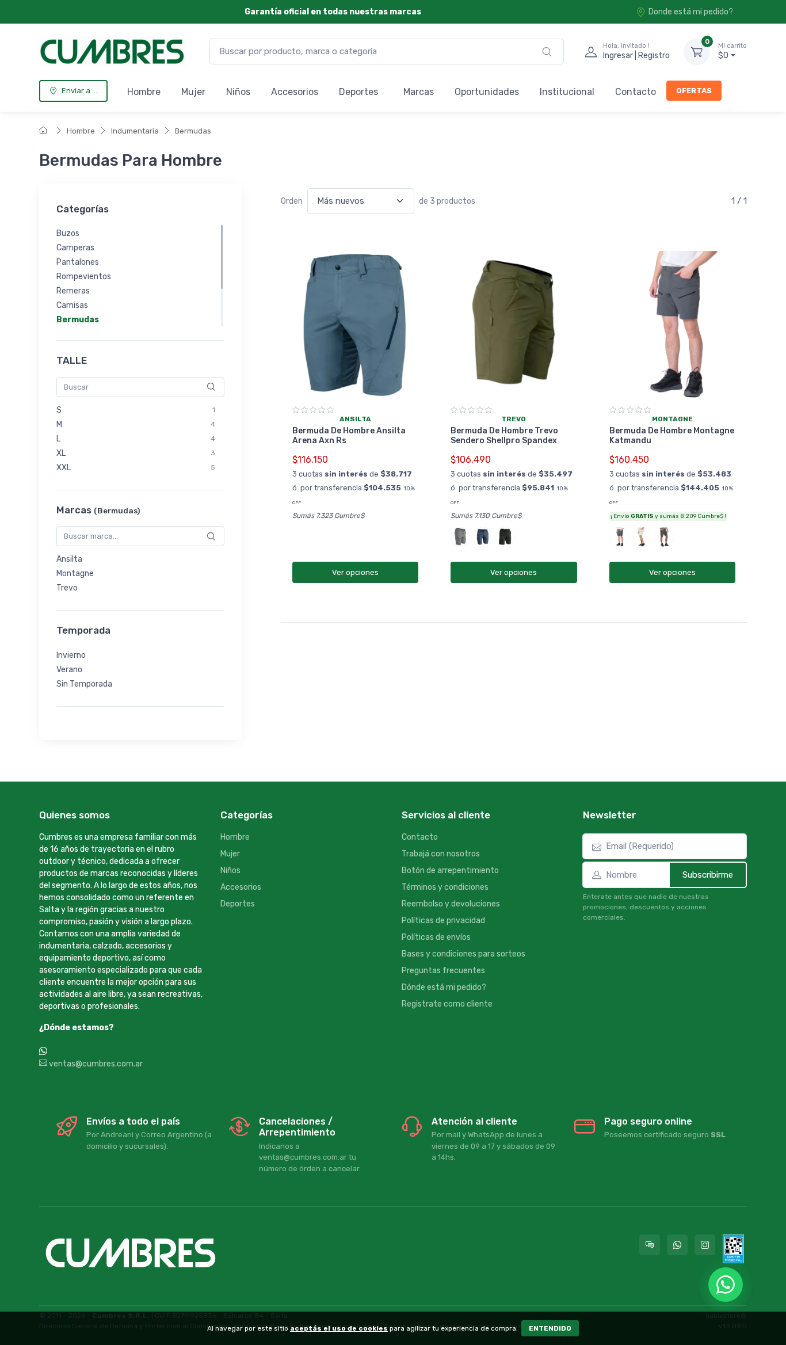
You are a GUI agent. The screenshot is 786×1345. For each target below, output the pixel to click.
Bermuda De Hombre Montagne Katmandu (671, 435)
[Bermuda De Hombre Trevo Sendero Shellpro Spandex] (513, 325)
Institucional (567, 91)
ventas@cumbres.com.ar (95, 1064)
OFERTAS (694, 90)
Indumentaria (135, 131)
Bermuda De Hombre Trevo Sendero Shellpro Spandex (504, 435)
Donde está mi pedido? (690, 12)
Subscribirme (707, 875)
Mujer (193, 91)
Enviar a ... (79, 90)
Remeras (73, 291)
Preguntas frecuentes (443, 971)
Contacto (635, 91)
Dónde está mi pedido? (444, 987)
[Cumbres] (112, 52)
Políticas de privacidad (443, 920)
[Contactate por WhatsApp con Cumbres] (677, 1244)
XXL (63, 468)
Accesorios (294, 91)
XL (61, 453)
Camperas (75, 248)
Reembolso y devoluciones (451, 904)
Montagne (75, 573)
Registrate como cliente (447, 1004)
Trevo (67, 588)
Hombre (144, 91)
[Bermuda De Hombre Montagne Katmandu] (672, 325)
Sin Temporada (84, 684)
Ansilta (69, 559)
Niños (238, 91)
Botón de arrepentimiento (450, 870)
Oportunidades (487, 91)
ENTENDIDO (550, 1328)
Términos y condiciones (445, 887)
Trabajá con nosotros (441, 854)
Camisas (72, 305)
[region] (140, 275)
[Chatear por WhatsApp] (725, 1284)
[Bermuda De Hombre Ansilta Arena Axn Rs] (355, 325)
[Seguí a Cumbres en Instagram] (705, 1244)
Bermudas (193, 131)
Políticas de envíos (436, 937)
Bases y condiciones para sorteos (463, 954)
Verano (69, 670)
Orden (292, 201)
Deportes (358, 91)
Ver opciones (355, 572)
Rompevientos (83, 276)
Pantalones (77, 262)
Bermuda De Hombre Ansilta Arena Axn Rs (349, 435)
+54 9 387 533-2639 (89, 1052)
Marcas (418, 91)
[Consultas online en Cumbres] (649, 1244)
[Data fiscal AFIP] (733, 1248)
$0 (732, 51)
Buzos (67, 233)
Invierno (71, 655)
